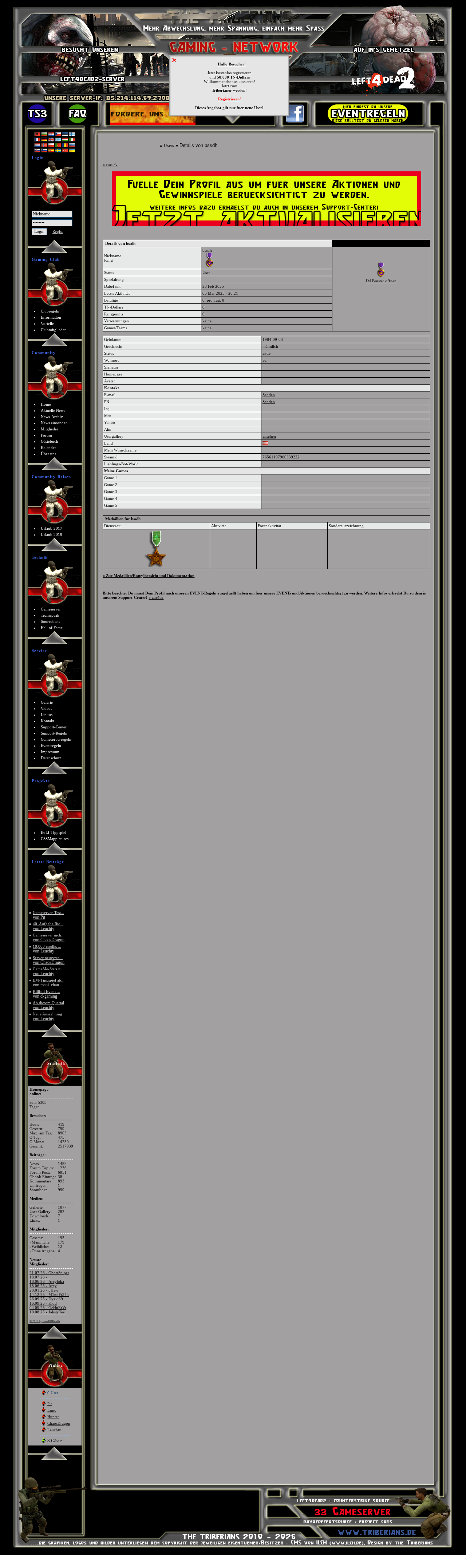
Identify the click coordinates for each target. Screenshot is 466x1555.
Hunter (53, 1417)
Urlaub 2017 (51, 528)
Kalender (48, 447)
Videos (46, 708)
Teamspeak (50, 615)
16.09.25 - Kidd (43, 1303)
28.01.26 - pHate (43, 1290)
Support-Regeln (54, 733)
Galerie (47, 702)
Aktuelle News (53, 410)
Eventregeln (51, 745)
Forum (46, 435)
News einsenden (54, 423)
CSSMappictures (54, 838)
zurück (110, 165)
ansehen (269, 436)
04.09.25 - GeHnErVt (47, 1307)
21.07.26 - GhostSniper (49, 1272)
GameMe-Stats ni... (49, 971)
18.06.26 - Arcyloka (46, 1281)
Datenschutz (51, 758)
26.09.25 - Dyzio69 (46, 1299)
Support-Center (54, 727)
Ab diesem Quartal (48, 1005)
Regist (57, 231)
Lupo (51, 1410)
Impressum (50, 751)
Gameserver (51, 609)
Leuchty (54, 1430)
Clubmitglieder (53, 329)
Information (51, 317)
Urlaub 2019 (51, 534)
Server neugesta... (48, 960)
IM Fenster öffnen (381, 281)
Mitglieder (49, 429)
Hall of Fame (52, 627)
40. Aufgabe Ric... (48, 926)
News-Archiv (52, 416)
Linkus (46, 714)
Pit (49, 1403)
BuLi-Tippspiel (53, 832)
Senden (268, 395)
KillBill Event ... (46, 993)
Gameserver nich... (48, 937)
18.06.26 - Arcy (43, 1286)
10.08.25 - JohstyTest (47, 1312)
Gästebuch (49, 441)
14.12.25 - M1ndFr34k (49, 1294)
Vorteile (47, 323)
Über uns (48, 454)
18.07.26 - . (39, 1277)
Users (169, 145)
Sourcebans (50, 621)
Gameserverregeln (56, 739)
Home (46, 404)
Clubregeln (50, 311)
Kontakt (47, 721)
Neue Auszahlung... (49, 1016)
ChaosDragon (58, 1423)
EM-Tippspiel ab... (48, 982)
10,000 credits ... (47, 948)
